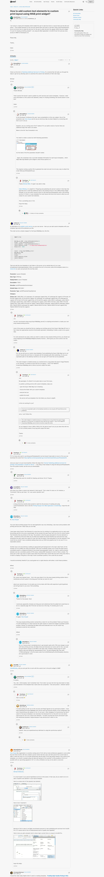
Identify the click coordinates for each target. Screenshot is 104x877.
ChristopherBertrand (19, 872)
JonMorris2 (16, 223)
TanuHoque (25, 180)
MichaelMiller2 (17, 63)
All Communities (77, 13)
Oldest (16, 60)
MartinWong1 (23, 705)
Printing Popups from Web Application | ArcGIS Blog (47, 505)
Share (12, 50)
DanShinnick (25, 726)
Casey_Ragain (20, 474)
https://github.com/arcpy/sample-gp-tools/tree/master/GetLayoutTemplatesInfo (45, 458)
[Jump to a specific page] (69, 60)
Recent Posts (76, 15)
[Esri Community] (13, 2)
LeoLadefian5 (17, 487)
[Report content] (69, 11)
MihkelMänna (17, 516)
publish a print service (26, 226)
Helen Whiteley (23, 189)
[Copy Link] (35, 18)
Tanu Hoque (28, 119)
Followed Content (77, 17)
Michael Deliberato (19, 771)
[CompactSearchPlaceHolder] (86, 1)
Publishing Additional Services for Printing (33, 72)
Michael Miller (26, 184)
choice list (13, 269)
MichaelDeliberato (18, 749)
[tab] (13, 56)
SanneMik (16, 664)
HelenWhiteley (17, 17)
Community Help (77, 19)
